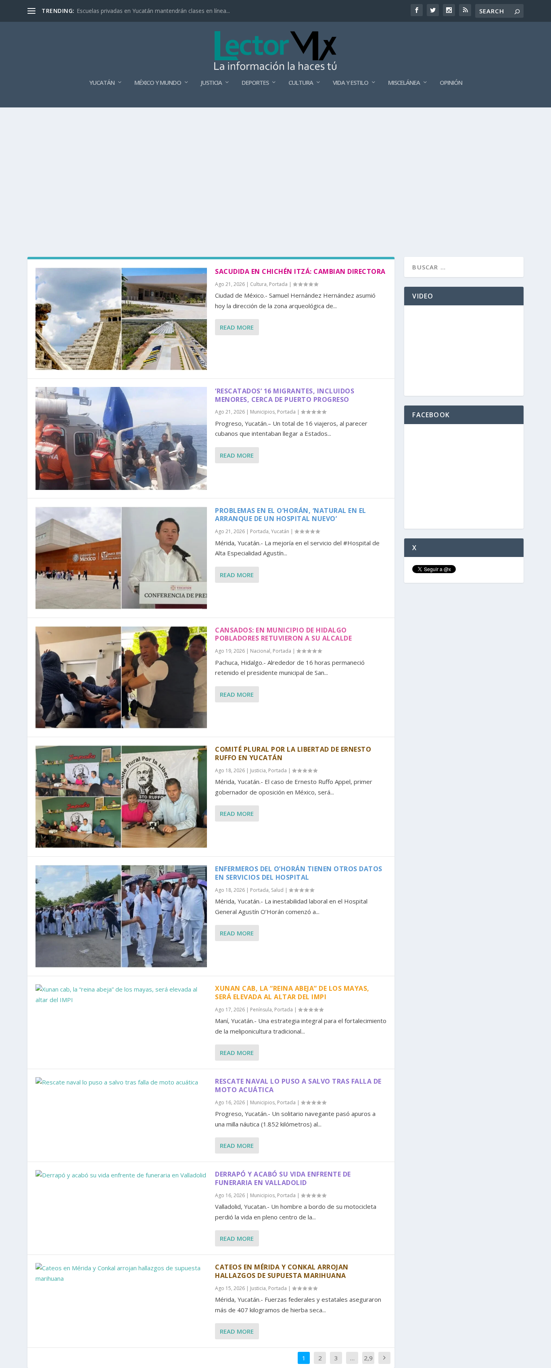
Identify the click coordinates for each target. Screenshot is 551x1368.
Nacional (260, 650)
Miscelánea (404, 82)
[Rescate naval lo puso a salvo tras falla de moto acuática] (121, 1082)
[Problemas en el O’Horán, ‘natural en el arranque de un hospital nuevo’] (121, 557)
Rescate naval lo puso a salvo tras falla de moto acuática (298, 1085)
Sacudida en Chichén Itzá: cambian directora (300, 271)
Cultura (300, 82)
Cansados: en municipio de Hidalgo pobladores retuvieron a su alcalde (283, 634)
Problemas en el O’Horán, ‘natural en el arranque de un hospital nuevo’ (290, 514)
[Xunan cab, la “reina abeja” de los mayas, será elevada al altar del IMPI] (121, 994)
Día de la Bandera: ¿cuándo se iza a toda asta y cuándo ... (152, 11)
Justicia (211, 82)
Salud (277, 890)
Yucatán (102, 82)
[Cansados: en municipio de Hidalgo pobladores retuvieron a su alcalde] (121, 677)
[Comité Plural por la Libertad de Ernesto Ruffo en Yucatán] (121, 796)
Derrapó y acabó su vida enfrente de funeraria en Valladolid (283, 1178)
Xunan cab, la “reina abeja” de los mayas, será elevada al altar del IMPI (292, 992)
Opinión (451, 82)
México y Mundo (157, 82)
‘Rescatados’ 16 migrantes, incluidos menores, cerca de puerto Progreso (284, 395)
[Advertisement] (275, 168)
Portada (278, 284)
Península (261, 1009)
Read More (237, 327)
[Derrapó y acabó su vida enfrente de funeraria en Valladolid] (121, 1175)
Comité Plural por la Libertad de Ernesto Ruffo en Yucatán (293, 753)
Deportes (255, 82)
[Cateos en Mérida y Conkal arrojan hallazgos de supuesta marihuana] (121, 1273)
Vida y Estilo (350, 82)
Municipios (262, 411)
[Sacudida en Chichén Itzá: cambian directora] (121, 318)
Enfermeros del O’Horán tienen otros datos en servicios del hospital (298, 873)
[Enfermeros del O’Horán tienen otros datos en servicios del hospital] (121, 916)
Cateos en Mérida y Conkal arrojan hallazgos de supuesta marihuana (282, 1271)
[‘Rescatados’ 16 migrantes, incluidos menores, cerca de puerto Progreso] (121, 438)
